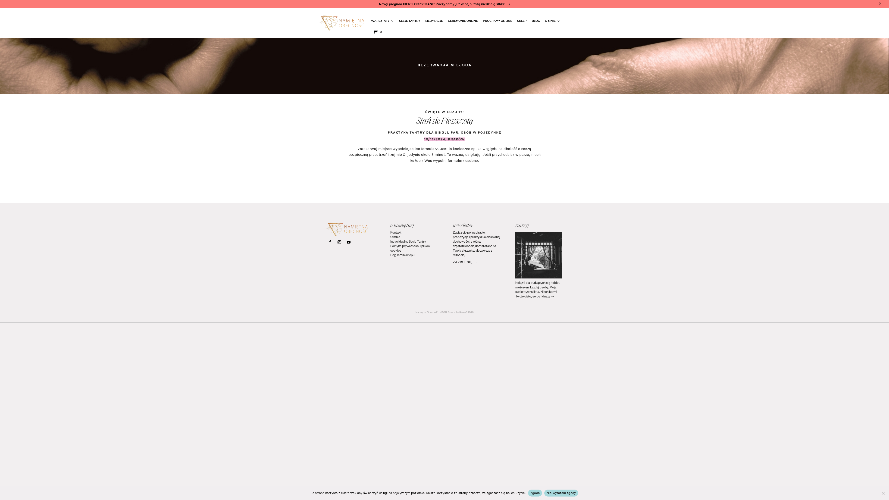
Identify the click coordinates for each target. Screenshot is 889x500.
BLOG (536, 20)
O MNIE (550, 20)
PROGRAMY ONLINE (497, 20)
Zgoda (535, 493)
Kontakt (395, 233)
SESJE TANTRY (409, 20)
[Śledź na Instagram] (339, 242)
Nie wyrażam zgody (561, 493)
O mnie (395, 237)
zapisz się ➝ (465, 262)
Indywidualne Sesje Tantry (408, 242)
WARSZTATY (380, 20)
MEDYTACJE (434, 20)
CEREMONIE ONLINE (463, 20)
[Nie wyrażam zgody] (883, 493)
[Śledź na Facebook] (330, 242)
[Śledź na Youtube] (348, 242)
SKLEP (522, 20)
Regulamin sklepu (402, 255)
